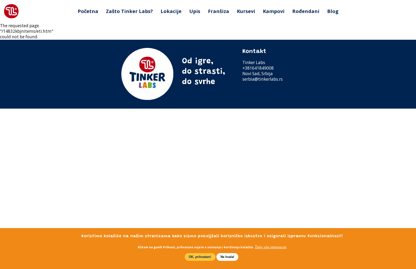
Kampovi (274, 11)
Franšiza (218, 11)
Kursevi (246, 11)
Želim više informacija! (270, 247)
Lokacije (171, 11)
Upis (194, 11)
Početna (88, 11)
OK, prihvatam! (200, 257)
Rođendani (305, 11)
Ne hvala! (227, 257)
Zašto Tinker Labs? (129, 11)
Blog (332, 11)
